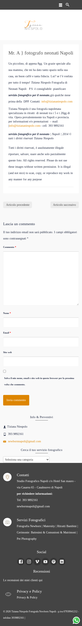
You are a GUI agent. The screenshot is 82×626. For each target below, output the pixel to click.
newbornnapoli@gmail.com (24, 441)
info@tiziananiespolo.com (57, 101)
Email (7, 332)
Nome (7, 313)
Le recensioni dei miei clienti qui (22, 580)
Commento (9, 247)
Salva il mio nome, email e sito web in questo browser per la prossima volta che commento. (39, 381)
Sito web (7, 352)
